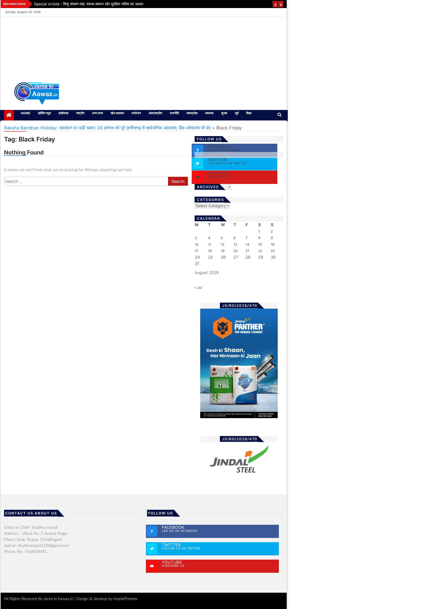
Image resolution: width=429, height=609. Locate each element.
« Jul (198, 287)
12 (222, 244)
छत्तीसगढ (64, 113)
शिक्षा (249, 113)
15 (260, 244)
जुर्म (237, 113)
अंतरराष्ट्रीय (155, 113)
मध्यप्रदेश (192, 113)
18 (210, 251)
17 (196, 251)
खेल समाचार (117, 113)
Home (25, 113)
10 (196, 244)
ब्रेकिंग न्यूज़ (44, 113)
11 (209, 244)
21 (247, 251)
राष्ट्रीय (80, 113)
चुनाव (224, 113)
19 (222, 251)
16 (272, 244)
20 (235, 251)
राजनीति (174, 113)
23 (273, 251)
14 (247, 244)
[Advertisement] (143, 46)
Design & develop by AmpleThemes (106, 599)
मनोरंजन (136, 113)
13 (235, 244)
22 (260, 251)
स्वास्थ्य (209, 113)
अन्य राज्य (97, 113)
